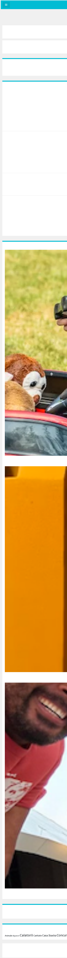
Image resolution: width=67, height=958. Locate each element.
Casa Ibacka (49, 935)
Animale (8, 935)
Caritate (38, 935)
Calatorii (26, 935)
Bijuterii (16, 936)
